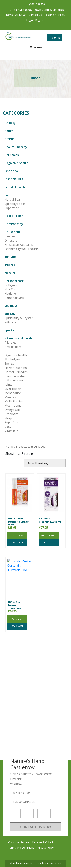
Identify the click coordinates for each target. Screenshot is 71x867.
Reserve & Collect (42, 842)
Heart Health (14, 216)
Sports (9, 330)
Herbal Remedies (16, 372)
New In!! (10, 273)
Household (12, 232)
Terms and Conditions (21, 847)
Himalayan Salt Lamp (19, 245)
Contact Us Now (35, 827)
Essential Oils (14, 179)
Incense (10, 265)
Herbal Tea (12, 199)
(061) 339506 (37, 4)
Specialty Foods (15, 204)
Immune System (15, 376)
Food (8, 195)
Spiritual (10, 314)
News (9, 14)
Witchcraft (12, 322)
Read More (17, 542)
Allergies (10, 343)
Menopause (13, 393)
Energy (9, 364)
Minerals (11, 397)
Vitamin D (11, 431)
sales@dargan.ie (24, 802)
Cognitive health (16, 163)
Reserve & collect (54, 14)
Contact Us (35, 14)
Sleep (8, 418)
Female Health (15, 187)
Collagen (11, 285)
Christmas (12, 155)
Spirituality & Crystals (19, 318)
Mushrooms (13, 406)
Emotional (12, 171)
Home (9, 446)
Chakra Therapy (16, 147)
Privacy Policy (46, 847)
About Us (20, 14)
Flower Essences (16, 368)
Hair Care (11, 289)
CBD (8, 351)
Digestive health (16, 355)
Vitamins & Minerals (18, 338)
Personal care (14, 281)
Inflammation (14, 380)
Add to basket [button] (17, 535)
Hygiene (10, 294)
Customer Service (18, 842)
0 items (55, 37)
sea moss (11, 306)
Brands (9, 139)
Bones (9, 131)
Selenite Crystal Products (22, 249)
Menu (38, 47)
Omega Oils (12, 410)
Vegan (9, 427)
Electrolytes (12, 359)
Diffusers (11, 240)
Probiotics (11, 414)
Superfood (12, 208)
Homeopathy (14, 224)
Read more (17, 619)
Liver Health (13, 389)
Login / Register (35, 20)
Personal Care (14, 298)
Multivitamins (14, 401)
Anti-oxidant (13, 347)
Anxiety (10, 123)
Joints (8, 385)
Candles (10, 236)
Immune (10, 257)
